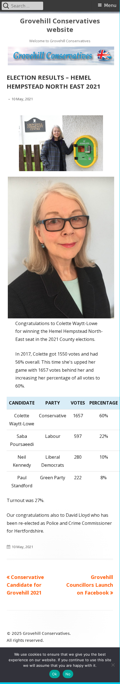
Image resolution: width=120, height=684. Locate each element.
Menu (110, 5)
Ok (54, 674)
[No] (113, 665)
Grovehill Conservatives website (60, 25)
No (68, 674)
